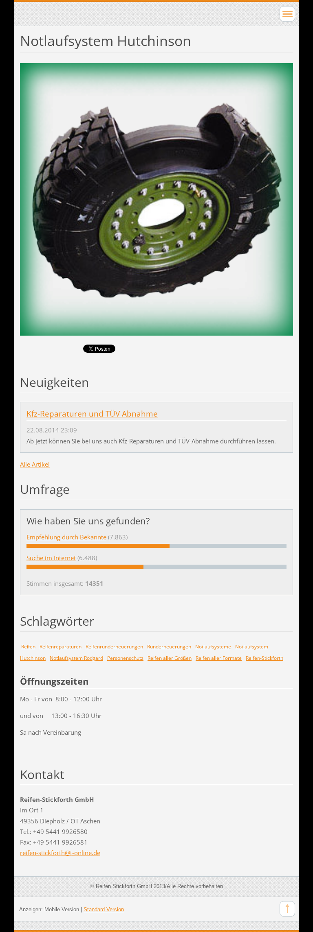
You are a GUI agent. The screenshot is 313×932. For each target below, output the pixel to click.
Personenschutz (125, 658)
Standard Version (104, 909)
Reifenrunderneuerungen (114, 646)
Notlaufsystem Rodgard (76, 658)
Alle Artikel (35, 464)
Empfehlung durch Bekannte (66, 537)
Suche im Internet (51, 558)
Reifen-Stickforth (264, 658)
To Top (287, 909)
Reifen (28, 646)
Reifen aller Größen (170, 658)
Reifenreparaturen (61, 646)
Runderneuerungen (169, 646)
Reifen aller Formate (219, 658)
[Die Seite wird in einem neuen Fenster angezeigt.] (156, 198)
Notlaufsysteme (213, 646)
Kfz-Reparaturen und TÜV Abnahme (92, 413)
